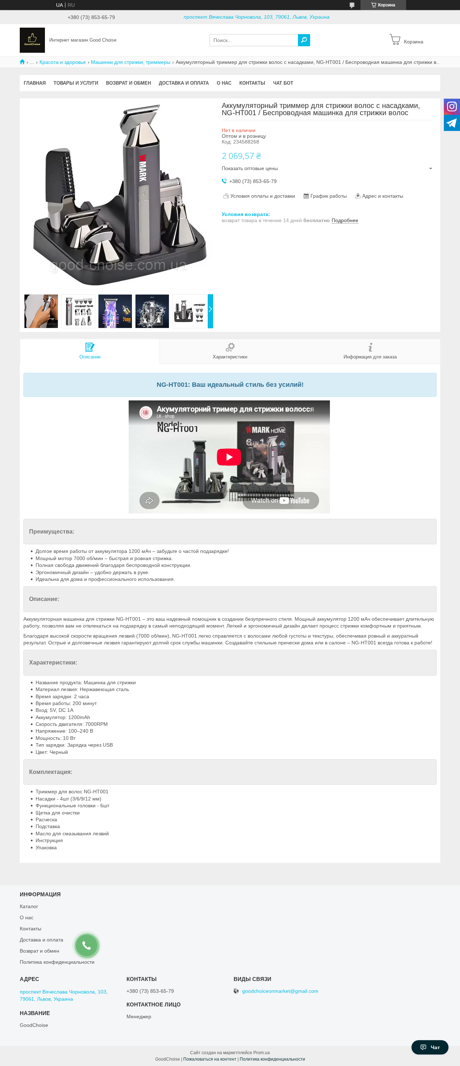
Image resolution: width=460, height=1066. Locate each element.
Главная (35, 83)
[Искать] (304, 40)
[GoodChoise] (32, 40)
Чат (435, 1047)
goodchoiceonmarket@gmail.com (280, 991)
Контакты (252, 83)
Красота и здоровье (63, 62)
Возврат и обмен (128, 83)
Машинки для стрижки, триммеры (130, 62)
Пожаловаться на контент (209, 1059)
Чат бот (283, 83)
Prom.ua (261, 1052)
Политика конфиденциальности (272, 1059)
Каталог (29, 906)
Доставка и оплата (184, 83)
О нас (224, 83)
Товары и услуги (76, 83)
